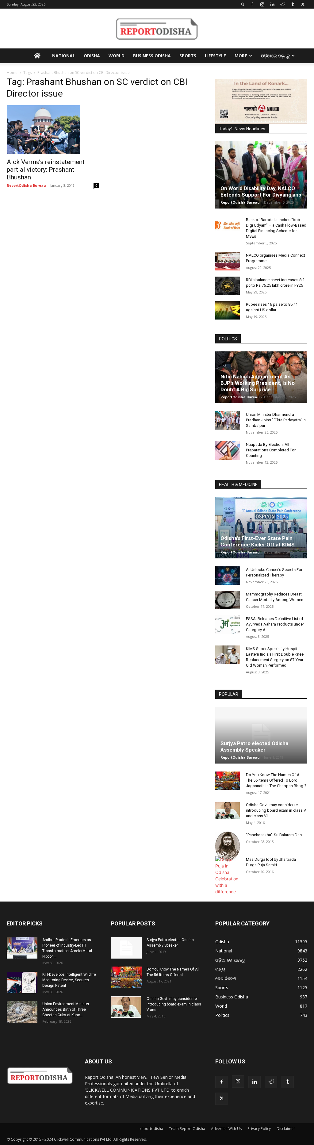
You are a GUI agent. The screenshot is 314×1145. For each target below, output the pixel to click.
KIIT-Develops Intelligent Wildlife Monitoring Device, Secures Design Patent (69, 980)
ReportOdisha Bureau (26, 185)
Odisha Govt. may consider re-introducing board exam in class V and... (174, 1004)
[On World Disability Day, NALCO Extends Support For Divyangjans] (261, 175)
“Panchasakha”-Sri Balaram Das (274, 835)
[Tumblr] (292, 4)
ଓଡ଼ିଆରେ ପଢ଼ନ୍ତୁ (275, 56)
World (116, 56)
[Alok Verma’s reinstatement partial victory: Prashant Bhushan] (53, 129)
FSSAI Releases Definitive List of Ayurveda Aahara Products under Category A (275, 624)
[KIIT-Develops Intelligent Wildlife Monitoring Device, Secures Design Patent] (22, 982)
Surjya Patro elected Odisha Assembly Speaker (254, 746)
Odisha (92, 56)
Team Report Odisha (187, 1128)
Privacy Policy (259, 1128)
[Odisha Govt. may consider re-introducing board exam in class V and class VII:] (227, 810)
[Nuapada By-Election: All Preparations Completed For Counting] (227, 450)
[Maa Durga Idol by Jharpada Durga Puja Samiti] (227, 875)
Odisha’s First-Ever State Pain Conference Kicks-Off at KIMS (257, 541)
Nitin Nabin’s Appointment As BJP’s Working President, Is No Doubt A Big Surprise (257, 383)
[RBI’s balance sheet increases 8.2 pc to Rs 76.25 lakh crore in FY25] (227, 286)
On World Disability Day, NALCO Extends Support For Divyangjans (260, 191)
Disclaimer (286, 1128)
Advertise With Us (226, 1128)
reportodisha (151, 1128)
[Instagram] (262, 4)
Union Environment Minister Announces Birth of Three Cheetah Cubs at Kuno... (65, 1009)
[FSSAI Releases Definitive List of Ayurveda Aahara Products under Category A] (227, 624)
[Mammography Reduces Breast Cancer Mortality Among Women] (227, 600)
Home (12, 72)
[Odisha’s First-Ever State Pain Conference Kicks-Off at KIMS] (261, 527)
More (241, 56)
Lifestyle (215, 56)
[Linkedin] (272, 4)
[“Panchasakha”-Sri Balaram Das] (227, 846)
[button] (242, 4)
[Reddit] (282, 4)
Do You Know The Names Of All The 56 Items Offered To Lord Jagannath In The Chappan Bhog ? (276, 780)
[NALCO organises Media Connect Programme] (227, 261)
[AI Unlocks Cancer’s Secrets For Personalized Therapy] (227, 575)
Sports (187, 56)
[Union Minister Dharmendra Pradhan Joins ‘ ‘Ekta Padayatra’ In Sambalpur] (227, 420)
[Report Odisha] (157, 28)
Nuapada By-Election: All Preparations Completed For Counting (271, 450)
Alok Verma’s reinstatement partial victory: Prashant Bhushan (46, 169)
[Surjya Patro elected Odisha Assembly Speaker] (261, 735)
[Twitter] (302, 4)
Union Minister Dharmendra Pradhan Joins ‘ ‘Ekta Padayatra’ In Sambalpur (276, 420)
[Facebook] (252, 4)
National (63, 56)
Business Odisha (152, 56)
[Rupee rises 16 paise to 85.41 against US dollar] (227, 310)
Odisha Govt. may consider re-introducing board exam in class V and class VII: (276, 810)
